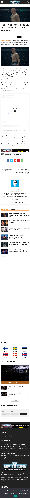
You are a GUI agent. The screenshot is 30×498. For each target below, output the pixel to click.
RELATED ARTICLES (4, 209)
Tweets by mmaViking (6, 435)
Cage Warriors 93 (17, 154)
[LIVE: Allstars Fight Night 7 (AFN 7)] (15, 374)
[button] (28, 2)
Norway (6, 357)
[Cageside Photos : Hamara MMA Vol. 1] (4, 388)
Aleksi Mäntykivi (5, 40)
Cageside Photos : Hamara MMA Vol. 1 (15, 386)
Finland (5, 351)
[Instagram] (13, 202)
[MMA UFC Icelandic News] (24, 354)
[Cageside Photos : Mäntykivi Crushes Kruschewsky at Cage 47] (4, 251)
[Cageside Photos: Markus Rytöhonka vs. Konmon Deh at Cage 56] (4, 394)
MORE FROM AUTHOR (14, 209)
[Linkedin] (16, 202)
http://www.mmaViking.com (15, 191)
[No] (28, 493)
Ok (15, 495)
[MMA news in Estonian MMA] (24, 348)
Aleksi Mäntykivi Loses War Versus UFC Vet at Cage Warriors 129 (19, 215)
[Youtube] (23, 202)
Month (4, 411)
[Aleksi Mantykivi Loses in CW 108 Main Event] (4, 223)
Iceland (24, 357)
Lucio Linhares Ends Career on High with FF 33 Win (13, 446)
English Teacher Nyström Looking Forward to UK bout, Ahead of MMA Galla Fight (22, 171)
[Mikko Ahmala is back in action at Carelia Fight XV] (4, 229)
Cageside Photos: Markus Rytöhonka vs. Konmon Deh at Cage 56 (18, 393)
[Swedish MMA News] (5, 348)
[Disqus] (15, 280)
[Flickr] (10, 202)
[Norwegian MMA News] (5, 354)
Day (12, 411)
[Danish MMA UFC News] (15, 354)
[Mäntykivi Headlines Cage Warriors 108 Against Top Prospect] (4, 237)
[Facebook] (7, 202)
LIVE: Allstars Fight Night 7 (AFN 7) (11, 382)
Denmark (15, 357)
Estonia (24, 351)
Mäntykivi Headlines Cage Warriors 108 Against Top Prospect (16, 237)
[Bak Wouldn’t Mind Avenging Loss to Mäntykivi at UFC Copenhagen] (4, 244)
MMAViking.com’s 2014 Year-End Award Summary (13, 444)
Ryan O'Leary (5, 32)
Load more (14, 400)
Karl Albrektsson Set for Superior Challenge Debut (7, 169)
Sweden (15, 351)
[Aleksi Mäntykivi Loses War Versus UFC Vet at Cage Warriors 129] (4, 215)
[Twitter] (20, 202)
